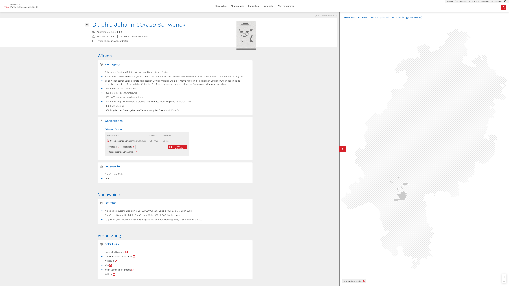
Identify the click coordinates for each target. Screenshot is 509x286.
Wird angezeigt (179, 147)
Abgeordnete (237, 6)
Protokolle (268, 6)
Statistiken (253, 6)
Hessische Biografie (115, 252)
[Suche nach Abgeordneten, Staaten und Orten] (503, 7)
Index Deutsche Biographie (118, 269)
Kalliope (108, 274)
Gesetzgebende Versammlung (121, 152)
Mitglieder (112, 147)
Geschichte (221, 6)
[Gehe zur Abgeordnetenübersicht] (87, 24)
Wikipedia (109, 261)
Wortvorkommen (286, 6)
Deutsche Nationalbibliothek (118, 256)
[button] (505, 1)
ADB (107, 265)
